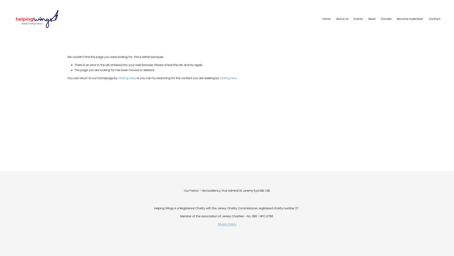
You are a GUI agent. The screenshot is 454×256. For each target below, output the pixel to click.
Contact (434, 19)
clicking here (126, 78)
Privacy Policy (227, 224)
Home (326, 19)
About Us (342, 19)
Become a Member (410, 19)
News (372, 19)
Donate (386, 19)
